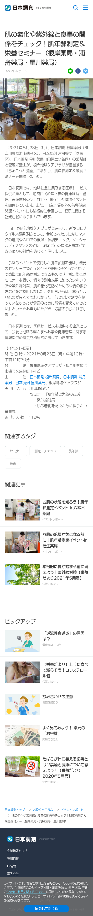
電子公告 (13, 873)
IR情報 (11, 866)
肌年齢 (73, 451)
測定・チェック (45, 451)
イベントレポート (72, 809)
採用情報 (13, 858)
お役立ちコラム (43, 809)
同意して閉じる (46, 908)
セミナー (16, 451)
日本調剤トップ (15, 809)
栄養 (13, 463)
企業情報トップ (17, 850)
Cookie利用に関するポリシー (26, 891)
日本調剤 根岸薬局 (45, 377)
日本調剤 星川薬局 (30, 382)
